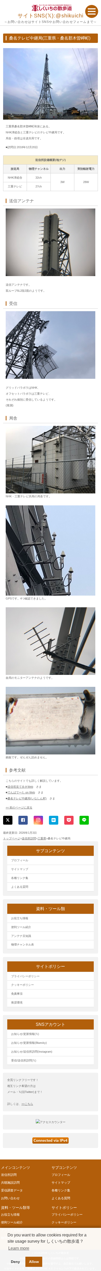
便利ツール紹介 (21, 927)
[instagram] (38, 820)
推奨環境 (17, 1002)
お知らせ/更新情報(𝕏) (25, 1033)
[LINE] (84, 820)
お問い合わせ (10, 1198)
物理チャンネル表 (22, 944)
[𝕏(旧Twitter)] (7, 820)
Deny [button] (15, 1262)
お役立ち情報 (19, 918)
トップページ (11, 838)
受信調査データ (12, 1190)
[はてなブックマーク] (53, 820)
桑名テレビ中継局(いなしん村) (27, 798)
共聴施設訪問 (10, 1182)
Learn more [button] (18, 1248)
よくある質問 (19, 886)
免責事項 (17, 993)
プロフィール (19, 860)
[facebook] (23, 820)
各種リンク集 (19, 877)
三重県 (42, 838)
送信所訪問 (29, 838)
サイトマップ (19, 869)
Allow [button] (34, 1262)
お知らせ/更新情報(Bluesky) (29, 1042)
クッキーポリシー (22, 984)
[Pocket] (69, 820)
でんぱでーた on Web (21, 792)
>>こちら (27, 1103)
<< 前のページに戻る (19, 807)
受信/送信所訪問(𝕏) (23, 1060)
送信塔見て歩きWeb (20, 786)
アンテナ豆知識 (21, 935)
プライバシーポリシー (25, 976)
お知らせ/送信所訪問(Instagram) (31, 1051)
